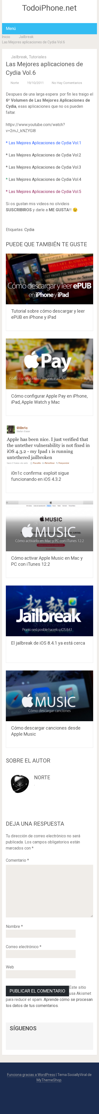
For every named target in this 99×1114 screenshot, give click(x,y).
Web (10, 967)
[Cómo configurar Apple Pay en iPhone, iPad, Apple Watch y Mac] (49, 364)
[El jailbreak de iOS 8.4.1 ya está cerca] (49, 611)
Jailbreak (26, 37)
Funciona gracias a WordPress (31, 1075)
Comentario (17, 860)
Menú (11, 28)
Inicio (6, 37)
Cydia (29, 229)
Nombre (14, 926)
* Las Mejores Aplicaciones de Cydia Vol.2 (43, 155)
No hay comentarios (67, 83)
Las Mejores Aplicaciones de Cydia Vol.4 (44, 179)
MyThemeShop (49, 1080)
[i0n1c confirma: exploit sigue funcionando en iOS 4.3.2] (49, 444)
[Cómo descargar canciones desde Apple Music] (49, 695)
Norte (15, 83)
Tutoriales (37, 57)
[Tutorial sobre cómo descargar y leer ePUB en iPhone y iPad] (49, 279)
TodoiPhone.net (49, 8)
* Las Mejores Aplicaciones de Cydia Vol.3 (43, 167)
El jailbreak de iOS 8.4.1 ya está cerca (48, 643)
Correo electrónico (23, 946)
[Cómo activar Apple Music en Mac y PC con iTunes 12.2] (49, 526)
